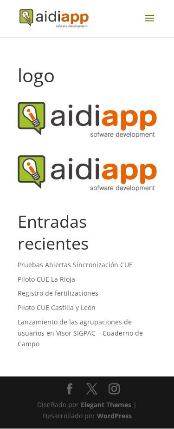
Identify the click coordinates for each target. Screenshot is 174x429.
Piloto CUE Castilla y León (57, 307)
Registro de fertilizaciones (58, 293)
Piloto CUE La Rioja (46, 279)
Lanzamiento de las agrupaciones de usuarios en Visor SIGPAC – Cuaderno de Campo (80, 333)
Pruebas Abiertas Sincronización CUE (75, 264)
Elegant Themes (106, 404)
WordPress (114, 415)
